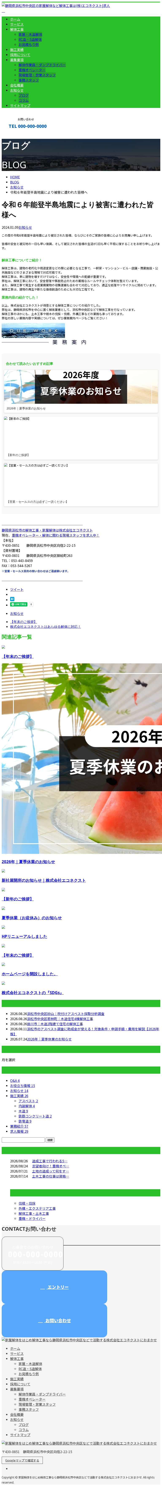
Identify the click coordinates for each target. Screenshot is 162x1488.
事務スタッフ (29, 80)
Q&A (15, 1080)
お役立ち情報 (22, 1085)
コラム (24, 100)
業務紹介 (19, 1126)
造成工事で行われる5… (50, 1160)
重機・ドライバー (32, 1218)
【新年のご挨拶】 (18, 898)
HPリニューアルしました (24, 936)
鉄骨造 (25, 1121)
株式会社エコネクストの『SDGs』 (33, 992)
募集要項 (17, 59)
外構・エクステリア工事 (37, 1208)
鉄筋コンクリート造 (35, 1116)
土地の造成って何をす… (50, 1171)
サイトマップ (20, 105)
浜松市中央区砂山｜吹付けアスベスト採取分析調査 (65, 1013)
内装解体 (27, 1105)
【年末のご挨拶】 (18, 656)
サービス (17, 24)
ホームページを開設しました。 (30, 973)
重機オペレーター (32, 69)
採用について (20, 54)
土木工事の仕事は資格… (50, 1176)
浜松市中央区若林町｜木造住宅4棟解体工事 (60, 1018)
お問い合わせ (58, 1320)
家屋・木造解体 (30, 34)
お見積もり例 (29, 44)
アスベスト (28, 1100)
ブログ (24, 95)
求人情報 (19, 1131)
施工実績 (17, 49)
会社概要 (17, 85)
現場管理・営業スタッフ (37, 74)
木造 (23, 1110)
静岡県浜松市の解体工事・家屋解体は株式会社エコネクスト (47, 530)
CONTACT (16, 135)
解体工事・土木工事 (34, 1213)
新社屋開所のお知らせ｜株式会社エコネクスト (44, 880)
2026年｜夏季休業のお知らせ (28, 861)
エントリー (58, 1287)
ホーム (15, 19)
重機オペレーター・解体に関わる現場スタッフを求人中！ (56, 535)
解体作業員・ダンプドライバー (42, 64)
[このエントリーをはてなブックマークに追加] (12, 599)
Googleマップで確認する (22, 1460)
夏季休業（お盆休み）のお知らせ (32, 917)
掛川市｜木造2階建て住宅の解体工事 (55, 1023)
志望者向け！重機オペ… (50, 1165)
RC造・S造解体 (30, 39)
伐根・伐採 (27, 1203)
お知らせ (17, 90)
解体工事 (17, 29)
